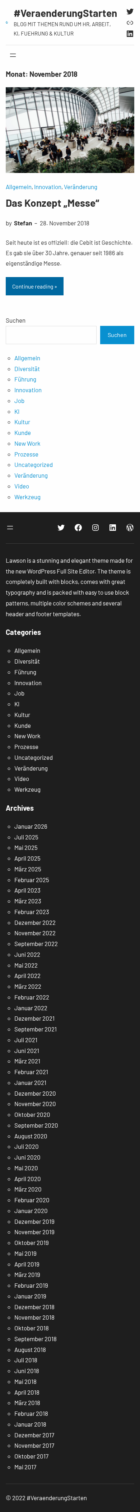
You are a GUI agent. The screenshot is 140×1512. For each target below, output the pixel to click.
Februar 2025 (31, 879)
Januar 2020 (31, 1210)
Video (21, 486)
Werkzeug (27, 496)
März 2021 (27, 1060)
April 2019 (26, 1264)
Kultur (22, 421)
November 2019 (34, 1231)
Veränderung (80, 186)
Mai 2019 (25, 1253)
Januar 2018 (30, 1424)
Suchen (15, 320)
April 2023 (27, 890)
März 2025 (27, 868)
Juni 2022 (27, 954)
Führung (25, 379)
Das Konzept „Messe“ (52, 203)
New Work (27, 443)
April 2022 (27, 975)
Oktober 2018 (31, 1327)
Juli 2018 (25, 1359)
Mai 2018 (25, 1381)
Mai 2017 (25, 1466)
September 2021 (35, 1029)
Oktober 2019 (31, 1242)
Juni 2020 (27, 1157)
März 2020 (28, 1189)
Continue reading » (34, 286)
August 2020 (30, 1135)
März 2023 (27, 900)
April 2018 (26, 1392)
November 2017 (34, 1445)
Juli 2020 (26, 1146)
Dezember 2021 (34, 1018)
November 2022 (35, 932)
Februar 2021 (31, 1071)
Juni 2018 (26, 1370)
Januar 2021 (30, 1082)
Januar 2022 (30, 1007)
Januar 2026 (30, 826)
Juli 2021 (25, 1039)
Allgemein (19, 186)
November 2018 (34, 1317)
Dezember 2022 (35, 922)
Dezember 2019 (34, 1221)
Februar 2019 (31, 1285)
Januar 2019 (30, 1296)
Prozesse (26, 454)
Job (19, 400)
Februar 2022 (31, 997)
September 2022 (36, 943)
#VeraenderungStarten (65, 13)
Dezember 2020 (35, 1093)
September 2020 (36, 1125)
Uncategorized (33, 464)
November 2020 (35, 1103)
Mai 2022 (26, 965)
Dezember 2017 (34, 1434)
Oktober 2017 (31, 1456)
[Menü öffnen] (13, 55)
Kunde (22, 432)
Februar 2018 (31, 1413)
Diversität (27, 368)
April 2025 (27, 858)
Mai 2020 (26, 1167)
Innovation (47, 186)
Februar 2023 (31, 911)
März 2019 (27, 1274)
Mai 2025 (26, 847)
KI (16, 411)
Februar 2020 (32, 1199)
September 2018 (35, 1338)
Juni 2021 (26, 1050)
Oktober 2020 (32, 1114)
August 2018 (30, 1349)
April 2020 (27, 1178)
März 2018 (27, 1402)
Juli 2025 (26, 837)
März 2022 (27, 986)
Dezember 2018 (34, 1306)
